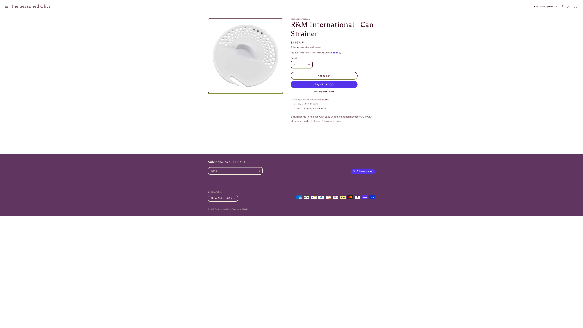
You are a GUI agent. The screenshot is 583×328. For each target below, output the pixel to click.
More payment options (324, 92)
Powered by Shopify (240, 209)
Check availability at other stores (311, 108)
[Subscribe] (259, 171)
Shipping (295, 47)
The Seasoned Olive (223, 209)
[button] (6, 6)
